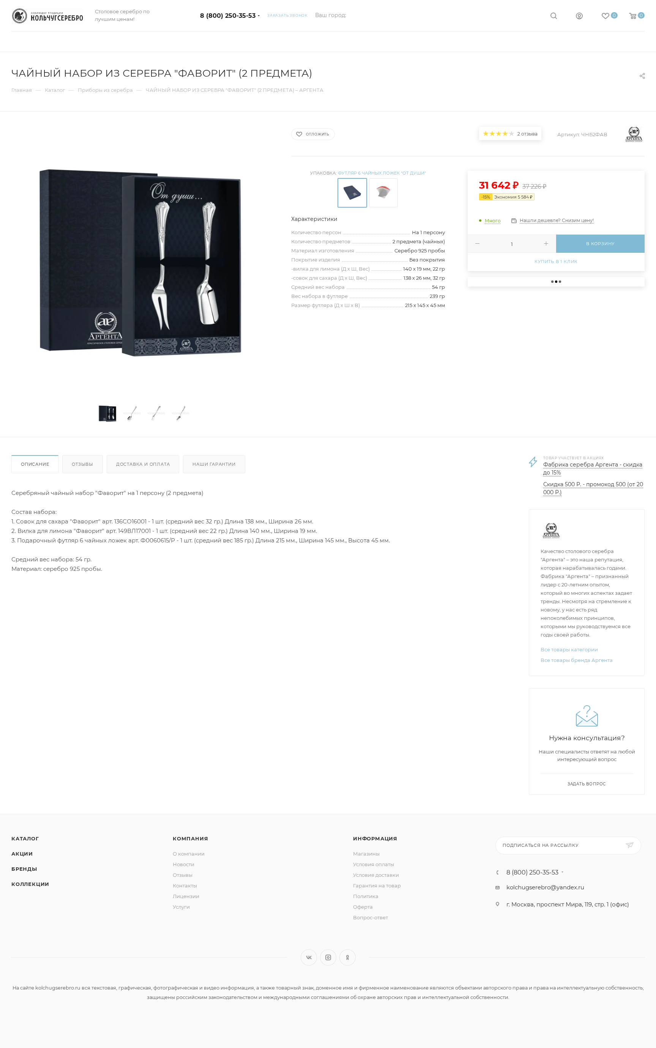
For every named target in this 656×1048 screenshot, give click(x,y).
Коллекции (30, 884)
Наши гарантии (213, 464)
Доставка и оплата (143, 464)
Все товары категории (569, 649)
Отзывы (82, 464)
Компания (190, 838)
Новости (183, 864)
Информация (375, 838)
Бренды (24, 869)
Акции (22, 854)
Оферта (363, 907)
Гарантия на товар (377, 886)
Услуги (181, 907)
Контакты (185, 886)
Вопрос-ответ (370, 917)
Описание (35, 464)
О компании (189, 854)
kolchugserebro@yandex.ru (545, 887)
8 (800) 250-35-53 (227, 15)
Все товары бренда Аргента (577, 660)
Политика (365, 896)
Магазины (366, 854)
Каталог (25, 838)
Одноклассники (347, 957)
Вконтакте (309, 957)
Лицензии (186, 896)
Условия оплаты (373, 864)
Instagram (328, 957)
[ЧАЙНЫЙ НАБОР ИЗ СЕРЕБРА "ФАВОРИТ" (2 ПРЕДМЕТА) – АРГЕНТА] (144, 259)
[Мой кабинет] (579, 17)
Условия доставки (376, 875)
